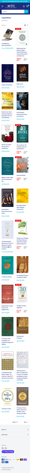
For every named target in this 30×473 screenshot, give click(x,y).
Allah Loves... (20, 84)
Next (25, 422)
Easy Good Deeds (21, 175)
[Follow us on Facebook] (3, 448)
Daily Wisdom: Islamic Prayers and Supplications (7, 307)
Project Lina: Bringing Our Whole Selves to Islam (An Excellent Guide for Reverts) (22, 240)
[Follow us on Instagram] (6, 448)
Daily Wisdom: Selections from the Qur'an (7, 211)
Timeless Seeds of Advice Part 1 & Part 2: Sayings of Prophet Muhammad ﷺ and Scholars (7, 245)
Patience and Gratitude (20, 337)
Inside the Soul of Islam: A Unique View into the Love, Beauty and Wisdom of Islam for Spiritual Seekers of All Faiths (22, 375)
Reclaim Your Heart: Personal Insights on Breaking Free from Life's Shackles (7, 114)
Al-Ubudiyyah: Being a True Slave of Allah (22, 276)
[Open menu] (2, 6)
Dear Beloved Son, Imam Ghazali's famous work (21, 207)
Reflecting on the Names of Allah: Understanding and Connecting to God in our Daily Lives (22, 52)
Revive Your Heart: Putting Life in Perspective (7, 146)
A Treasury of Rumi (7, 277)
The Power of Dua (6, 408)
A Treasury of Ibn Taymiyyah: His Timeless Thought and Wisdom (7, 341)
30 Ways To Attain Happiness (21, 306)
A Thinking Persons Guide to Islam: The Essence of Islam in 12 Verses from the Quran (7, 375)
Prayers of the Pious (7, 85)
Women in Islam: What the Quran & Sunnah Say (7, 179)
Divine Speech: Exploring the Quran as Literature (22, 114)
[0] (27, 6)
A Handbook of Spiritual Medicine (6, 44)
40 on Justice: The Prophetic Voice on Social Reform (21, 146)
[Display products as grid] (25, 25)
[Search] (26, 11)
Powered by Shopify (6, 469)
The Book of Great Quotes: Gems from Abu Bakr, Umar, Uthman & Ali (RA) (22, 410)
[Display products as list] (27, 25)
